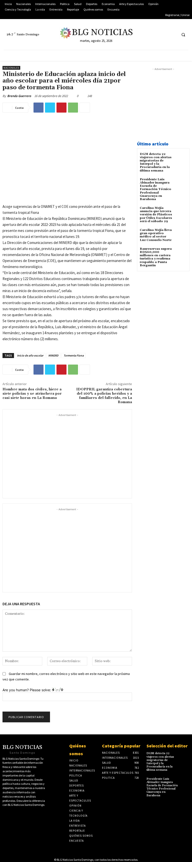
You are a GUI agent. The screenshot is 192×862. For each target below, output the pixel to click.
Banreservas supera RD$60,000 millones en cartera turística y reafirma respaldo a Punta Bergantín (156, 257)
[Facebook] (153, 34)
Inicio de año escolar (30, 355)
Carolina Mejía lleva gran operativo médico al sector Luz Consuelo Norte (156, 235)
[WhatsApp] (73, 108)
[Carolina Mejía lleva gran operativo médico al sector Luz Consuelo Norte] (180, 234)
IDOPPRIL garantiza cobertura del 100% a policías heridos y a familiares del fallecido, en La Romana (104, 395)
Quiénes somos (77, 749)
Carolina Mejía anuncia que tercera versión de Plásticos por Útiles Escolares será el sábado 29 (156, 214)
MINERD (53, 355)
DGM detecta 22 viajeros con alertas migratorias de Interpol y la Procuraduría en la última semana (156, 162)
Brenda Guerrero (19, 96)
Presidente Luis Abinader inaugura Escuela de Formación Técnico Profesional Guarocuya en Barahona (155, 189)
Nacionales (11, 67)
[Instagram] (172, 34)
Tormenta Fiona (74, 355)
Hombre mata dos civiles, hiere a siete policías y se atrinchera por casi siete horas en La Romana (32, 393)
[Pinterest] (61, 108)
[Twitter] (144, 34)
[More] (85, 108)
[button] (183, 34)
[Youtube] (163, 34)
